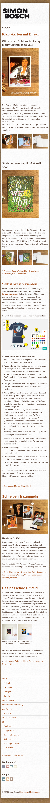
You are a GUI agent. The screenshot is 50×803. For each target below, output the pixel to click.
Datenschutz (35, 792)
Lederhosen (37, 575)
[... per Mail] (15, 766)
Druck (28, 486)
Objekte (6, 696)
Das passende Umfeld (20, 588)
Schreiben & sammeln (20, 496)
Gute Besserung (19, 274)
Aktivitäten (7, 713)
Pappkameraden (9, 575)
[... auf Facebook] (3, 766)
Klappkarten (14, 572)
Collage (27, 575)
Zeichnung (7, 687)
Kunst (4, 679)
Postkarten (6, 274)
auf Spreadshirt (12, 743)
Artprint (20, 575)
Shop (13, 271)
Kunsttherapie (8, 700)
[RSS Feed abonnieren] (7, 779)
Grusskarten (34, 271)
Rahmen (18, 661)
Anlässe (7, 271)
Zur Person (7, 709)
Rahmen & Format (11, 735)
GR (11, 664)
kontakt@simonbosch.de (12, 755)
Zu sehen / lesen (9, 717)
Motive (17, 486)
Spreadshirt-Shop (10, 294)
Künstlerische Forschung (12, 704)
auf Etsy (9, 748)
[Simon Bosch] (16, 18)
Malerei (6, 683)
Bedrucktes (8, 486)
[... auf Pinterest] (7, 766)
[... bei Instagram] (11, 779)
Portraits (5, 578)
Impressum (24, 792)
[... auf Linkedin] (11, 766)
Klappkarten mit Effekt (20, 34)
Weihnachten (22, 271)
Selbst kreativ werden (19, 284)
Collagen (7, 692)
